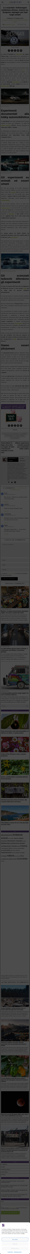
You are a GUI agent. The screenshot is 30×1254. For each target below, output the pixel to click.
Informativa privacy (18, 1252)
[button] (27, 1225)
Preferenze (15, 1248)
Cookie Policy (10, 1252)
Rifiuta (15, 1244)
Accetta (15, 1239)
